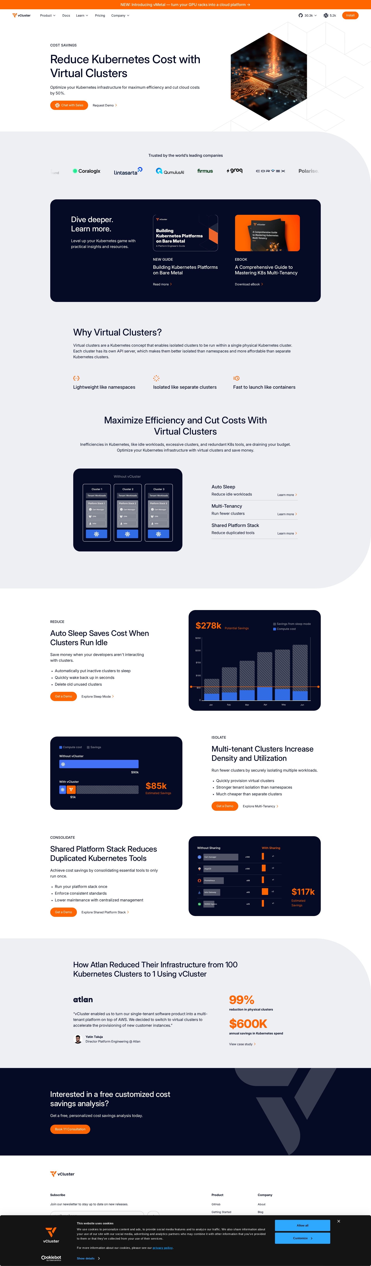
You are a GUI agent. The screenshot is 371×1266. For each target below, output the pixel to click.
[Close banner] (338, 1221)
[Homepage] (62, 1174)
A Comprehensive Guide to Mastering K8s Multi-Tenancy (266, 270)
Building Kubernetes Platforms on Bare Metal (185, 270)
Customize (300, 1238)
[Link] (185, 233)
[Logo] (21, 15)
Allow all (302, 1225)
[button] (48, 15)
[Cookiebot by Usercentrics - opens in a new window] (51, 1258)
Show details (85, 1258)
